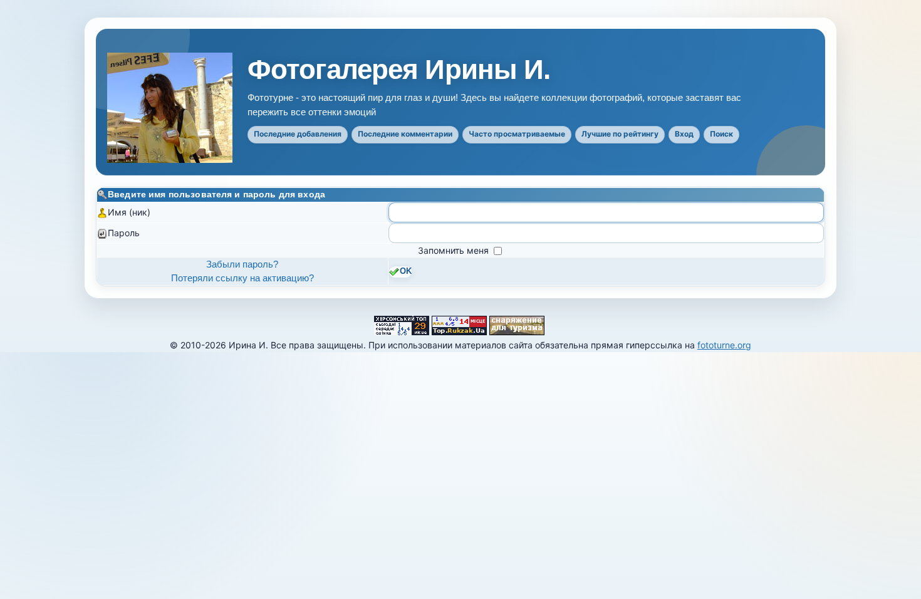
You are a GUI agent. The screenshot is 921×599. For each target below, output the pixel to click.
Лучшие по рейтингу (619, 133)
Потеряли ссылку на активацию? (242, 278)
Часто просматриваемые (517, 133)
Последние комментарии (405, 133)
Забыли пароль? (242, 264)
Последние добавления (297, 133)
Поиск (721, 133)
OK (406, 272)
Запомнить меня (454, 250)
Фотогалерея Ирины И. (398, 69)
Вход (684, 133)
